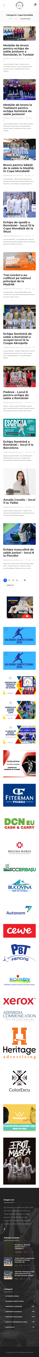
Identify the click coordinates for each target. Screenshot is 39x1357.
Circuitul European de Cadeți (19, 1322)
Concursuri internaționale (13, 37)
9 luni (22, 118)
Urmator (10, 585)
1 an (21, 175)
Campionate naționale (19, 1317)
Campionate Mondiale (19, 1311)
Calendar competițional (19, 1301)
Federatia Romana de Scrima (11, 58)
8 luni (22, 58)
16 (25, 580)
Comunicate (19, 1327)
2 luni (16, 1265)
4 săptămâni (18, 1252)
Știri (16, 19)
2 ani (21, 452)
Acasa (10, 19)
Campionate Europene (19, 1306)
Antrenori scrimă (19, 1296)
